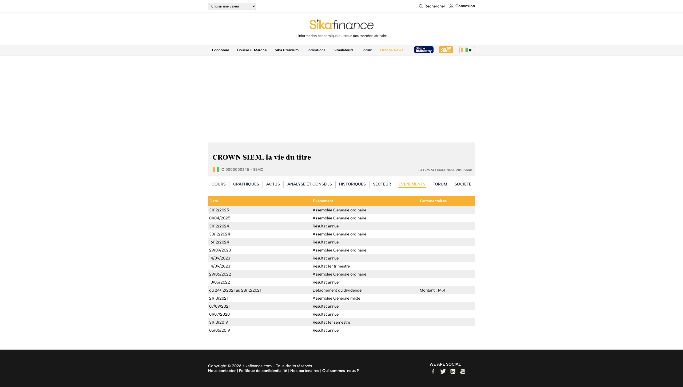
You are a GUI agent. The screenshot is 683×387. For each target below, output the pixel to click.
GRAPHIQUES (246, 184)
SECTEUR (382, 184)
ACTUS (273, 184)
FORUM (439, 184)
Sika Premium (287, 50)
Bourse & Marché (252, 50)
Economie (220, 50)
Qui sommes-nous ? (340, 370)
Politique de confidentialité (263, 370)
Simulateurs (343, 50)
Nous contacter (222, 370)
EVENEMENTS (412, 184)
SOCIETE (463, 184)
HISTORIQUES (352, 184)
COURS (219, 184)
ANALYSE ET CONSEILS (309, 184)
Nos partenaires (304, 370)
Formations (316, 50)
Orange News (391, 50)
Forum (367, 50)
